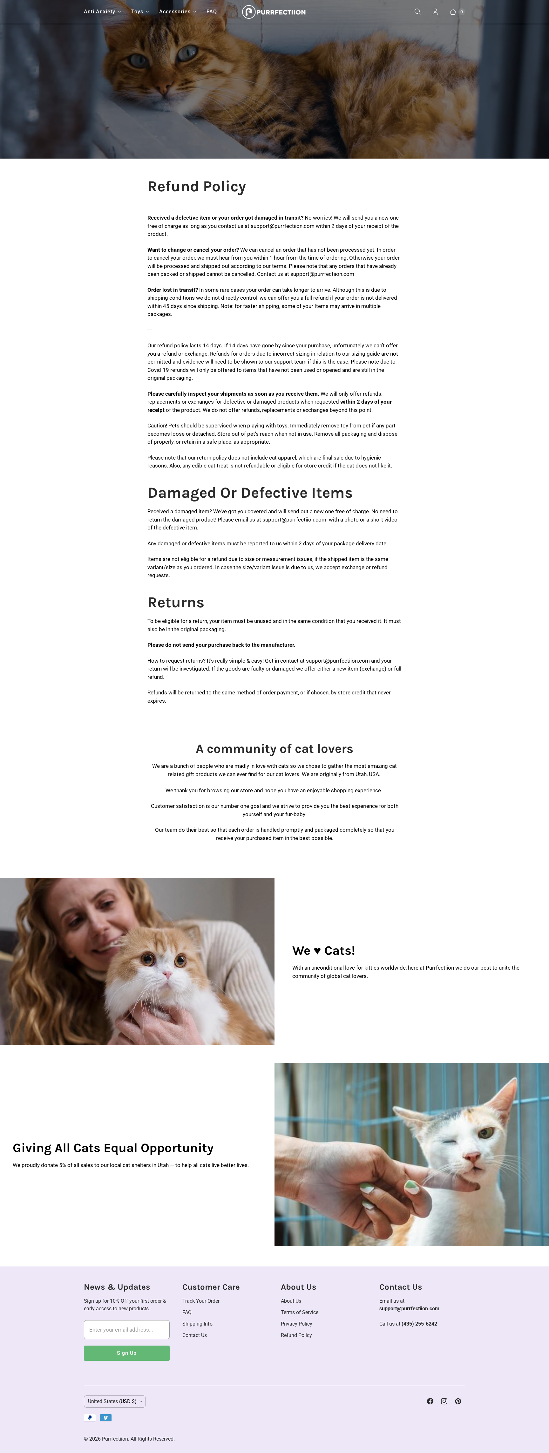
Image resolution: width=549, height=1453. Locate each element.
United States (112, 1401)
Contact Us (194, 1335)
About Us (291, 1301)
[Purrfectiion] (274, 12)
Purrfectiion (115, 1439)
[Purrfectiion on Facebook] (430, 1401)
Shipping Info (197, 1324)
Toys (137, 12)
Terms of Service (299, 1312)
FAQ (212, 12)
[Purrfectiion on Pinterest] (458, 1401)
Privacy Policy (296, 1324)
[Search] (417, 11)
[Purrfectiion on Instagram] (444, 1401)
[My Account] (435, 11)
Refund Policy (296, 1335)
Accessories (175, 12)
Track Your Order (201, 1301)
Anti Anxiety (99, 12)
